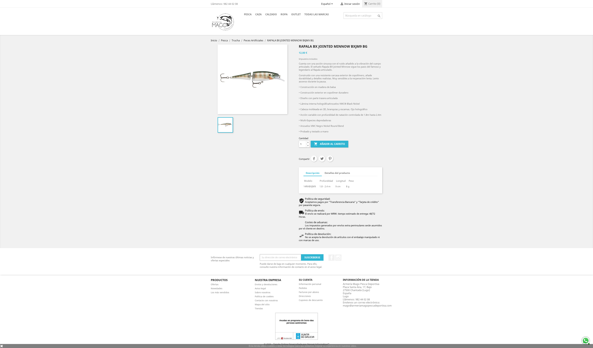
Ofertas (215, 284)
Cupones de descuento (311, 300)
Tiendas (259, 308)
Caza (258, 14)
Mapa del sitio (262, 304)
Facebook (331, 258)
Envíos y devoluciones (266, 284)
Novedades (216, 288)
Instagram (338, 258)
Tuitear (322, 158)
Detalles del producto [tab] (337, 172)
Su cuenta (305, 280)
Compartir (314, 158)
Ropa (284, 14)
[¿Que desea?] (585, 340)
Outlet (296, 14)
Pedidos (303, 288)
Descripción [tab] (313, 172)
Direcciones (305, 296)
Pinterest (330, 158)
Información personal (310, 284)
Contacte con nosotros (266, 300)
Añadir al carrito (329, 144)
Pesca (248, 14)
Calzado (271, 14)
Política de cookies (264, 296)
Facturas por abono (309, 292)
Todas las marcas (316, 14)
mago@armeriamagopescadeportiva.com (367, 305)
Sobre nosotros (262, 292)
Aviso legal (260, 288)
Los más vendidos (220, 292)
